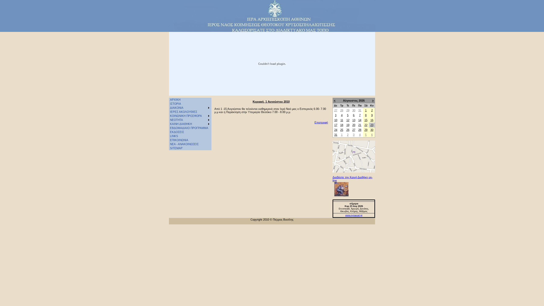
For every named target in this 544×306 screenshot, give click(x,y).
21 (359, 125)
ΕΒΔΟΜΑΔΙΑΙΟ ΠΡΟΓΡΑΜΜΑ (189, 128)
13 (353, 120)
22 (365, 125)
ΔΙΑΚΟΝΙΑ (176, 107)
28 (341, 110)
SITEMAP (176, 148)
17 (335, 125)
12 (347, 120)
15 (365, 120)
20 (353, 125)
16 (371, 120)
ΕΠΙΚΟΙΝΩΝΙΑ (179, 140)
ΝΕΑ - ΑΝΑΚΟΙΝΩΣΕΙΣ (184, 144)
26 (347, 130)
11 (341, 120)
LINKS (174, 136)
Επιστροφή (321, 122)
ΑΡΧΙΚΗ (175, 99)
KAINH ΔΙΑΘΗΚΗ (181, 124)
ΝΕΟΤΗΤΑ (176, 120)
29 (347, 110)
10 (335, 120)
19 (347, 125)
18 (341, 125)
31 (359, 110)
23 (371, 125)
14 (359, 120)
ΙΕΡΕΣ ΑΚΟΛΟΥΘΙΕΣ (183, 111)
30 (353, 110)
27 (335, 110)
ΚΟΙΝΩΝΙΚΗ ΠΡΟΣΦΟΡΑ (186, 116)
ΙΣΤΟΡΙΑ (175, 103)
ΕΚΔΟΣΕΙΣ (177, 132)
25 (341, 130)
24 (335, 130)
